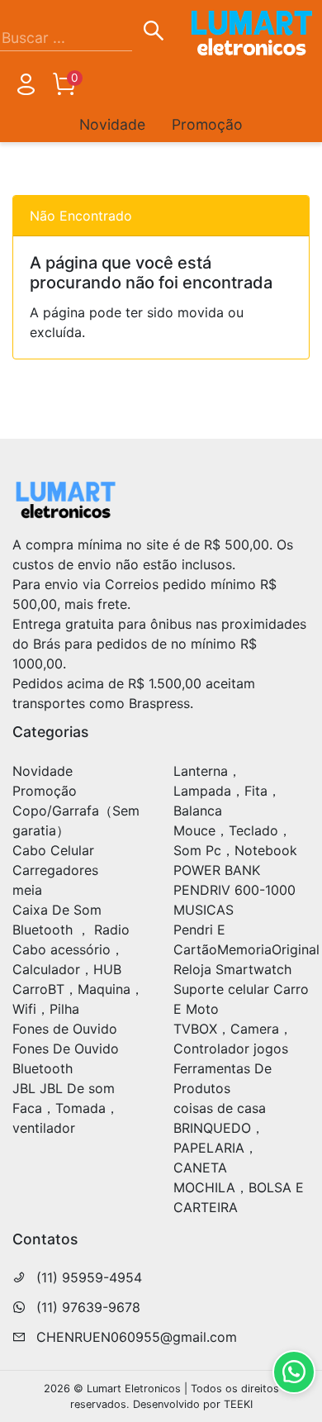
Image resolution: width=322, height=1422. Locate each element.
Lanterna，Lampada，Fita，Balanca (227, 791)
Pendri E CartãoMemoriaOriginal (246, 939)
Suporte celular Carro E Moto (241, 999)
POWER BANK (216, 870)
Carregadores (55, 870)
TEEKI (238, 1404)
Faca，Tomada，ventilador (65, 1118)
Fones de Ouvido (64, 1028)
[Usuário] (25, 87)
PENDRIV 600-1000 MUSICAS (234, 900)
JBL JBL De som (63, 1088)
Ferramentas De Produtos (222, 1078)
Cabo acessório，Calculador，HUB (68, 959)
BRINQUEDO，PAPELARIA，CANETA (218, 1148)
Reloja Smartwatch (232, 969)
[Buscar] (153, 33)
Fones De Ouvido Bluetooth (65, 1058)
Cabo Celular (53, 850)
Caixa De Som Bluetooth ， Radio (71, 919)
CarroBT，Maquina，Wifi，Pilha (78, 999)
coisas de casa (219, 1108)
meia (27, 890)
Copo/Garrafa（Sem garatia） (76, 820)
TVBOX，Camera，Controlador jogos (232, 1038)
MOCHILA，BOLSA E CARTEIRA (238, 1197)
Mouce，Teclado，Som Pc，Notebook (235, 840)
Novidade (112, 124)
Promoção (207, 124)
